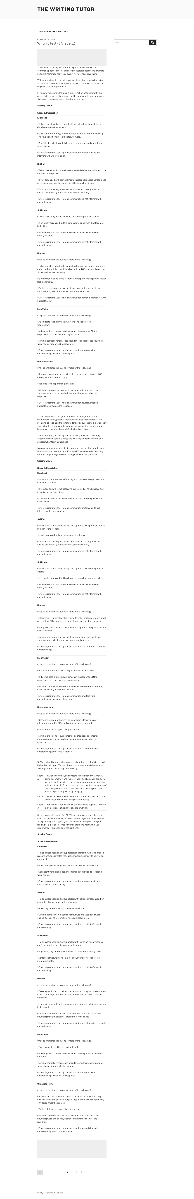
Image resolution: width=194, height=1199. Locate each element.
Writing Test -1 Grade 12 (56, 43)
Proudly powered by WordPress (50, 1193)
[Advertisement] (72, 57)
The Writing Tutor (66, 9)
